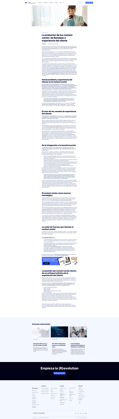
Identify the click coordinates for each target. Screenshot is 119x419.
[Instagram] (83, 413)
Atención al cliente (44, 388)
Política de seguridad (34, 407)
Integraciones (62, 402)
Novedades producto (81, 399)
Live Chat (71, 398)
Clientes (33, 395)
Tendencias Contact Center (53, 43)
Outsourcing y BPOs (45, 393)
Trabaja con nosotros (34, 398)
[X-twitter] (75, 413)
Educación (53, 398)
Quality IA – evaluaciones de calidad (63, 394)
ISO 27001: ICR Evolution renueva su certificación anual (58, 345)
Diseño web (78, 417)
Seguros (52, 391)
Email (70, 397)
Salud (52, 389)
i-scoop (56, 51)
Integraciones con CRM (63, 400)
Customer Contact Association (56, 277)
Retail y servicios (54, 393)
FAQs (79, 403)
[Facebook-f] (78, 413)
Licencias (61, 391)
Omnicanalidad (72, 388)
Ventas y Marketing (45, 389)
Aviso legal (34, 400)
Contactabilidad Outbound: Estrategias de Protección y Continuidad (78, 345)
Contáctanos (34, 390)
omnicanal (61, 85)
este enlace (48, 55)
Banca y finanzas (54, 388)
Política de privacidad (34, 402)
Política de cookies (35, 404)
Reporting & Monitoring (62, 397)
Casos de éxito (81, 395)
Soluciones (45, 2)
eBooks (80, 388)
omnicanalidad (60, 116)
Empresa (56, 2)
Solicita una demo (63, 388)
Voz (70, 389)
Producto (40, 2)
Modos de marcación (71, 392)
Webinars (80, 393)
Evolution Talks (81, 391)
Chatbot (70, 400)
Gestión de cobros (44, 391)
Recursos (51, 2)
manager (63, 219)
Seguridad (62, 404)
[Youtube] (85, 413)
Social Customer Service (72, 395)
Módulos (61, 389)
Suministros (53, 395)
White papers (81, 389)
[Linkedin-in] (80, 413)
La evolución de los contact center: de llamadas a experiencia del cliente (57, 38)
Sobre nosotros (35, 392)
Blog (60, 2)
